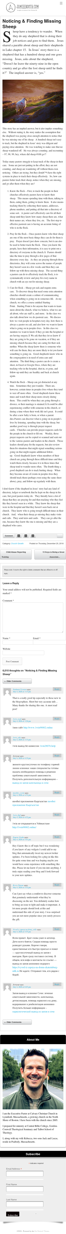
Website (6, 648)
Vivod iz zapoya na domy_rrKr (25, 929)
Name (6, 638)
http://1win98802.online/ (24, 827)
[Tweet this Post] (26, 535)
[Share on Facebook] (18, 535)
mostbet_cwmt (18, 792)
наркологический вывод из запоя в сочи (33, 1011)
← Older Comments (12, 681)
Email (37, 638)
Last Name (11, 1199)
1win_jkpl (17, 815)
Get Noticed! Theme (42, 1231)
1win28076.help (48, 745)
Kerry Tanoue (18, 885)
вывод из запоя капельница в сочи (30, 782)
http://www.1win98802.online (38, 727)
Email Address (14, 1168)
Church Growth (17, 543)
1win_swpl (17, 719)
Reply (57, 689)
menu (61, 3)
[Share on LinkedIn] (33, 535)
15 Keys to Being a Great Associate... (53, 555)
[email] (60, 535)
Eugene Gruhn (18, 837)
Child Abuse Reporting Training (14, 554)
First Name (11, 1184)
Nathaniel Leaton (20, 689)
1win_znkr (17, 737)
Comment (9, 536)
